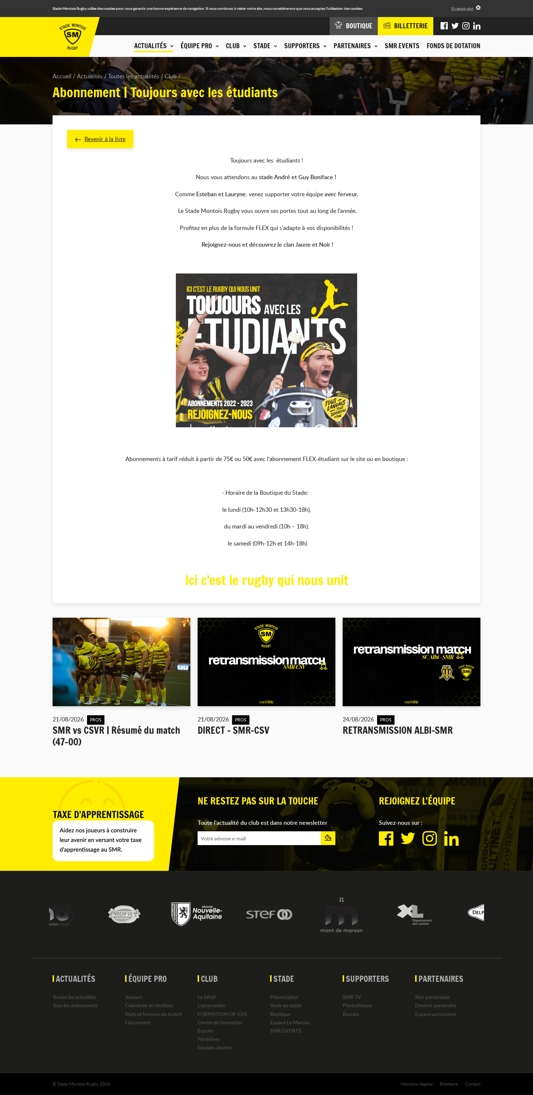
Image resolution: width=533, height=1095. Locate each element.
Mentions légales (417, 1084)
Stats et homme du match (153, 1013)
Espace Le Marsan (290, 1022)
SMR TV (352, 996)
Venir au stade (285, 1005)
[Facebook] (444, 26)
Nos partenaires (432, 996)
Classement (137, 1022)
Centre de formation (220, 1022)
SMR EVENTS (402, 45)
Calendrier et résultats (149, 1005)
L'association (212, 1005)
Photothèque (357, 1005)
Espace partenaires (435, 1013)
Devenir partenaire (435, 1005)
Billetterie (449, 1084)
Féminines (209, 1039)
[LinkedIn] (476, 26)
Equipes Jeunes (214, 1047)
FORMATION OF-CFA (222, 1013)
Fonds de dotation (453, 45)
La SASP (207, 996)
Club (171, 76)
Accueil (62, 76)
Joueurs (133, 996)
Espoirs (206, 1030)
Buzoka (351, 1013)
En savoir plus (462, 8)
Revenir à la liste (104, 139)
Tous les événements (75, 1005)
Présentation (284, 996)
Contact (472, 1084)
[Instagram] (466, 26)
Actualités (90, 76)
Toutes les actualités (133, 76)
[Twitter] (455, 26)
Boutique (280, 1013)
